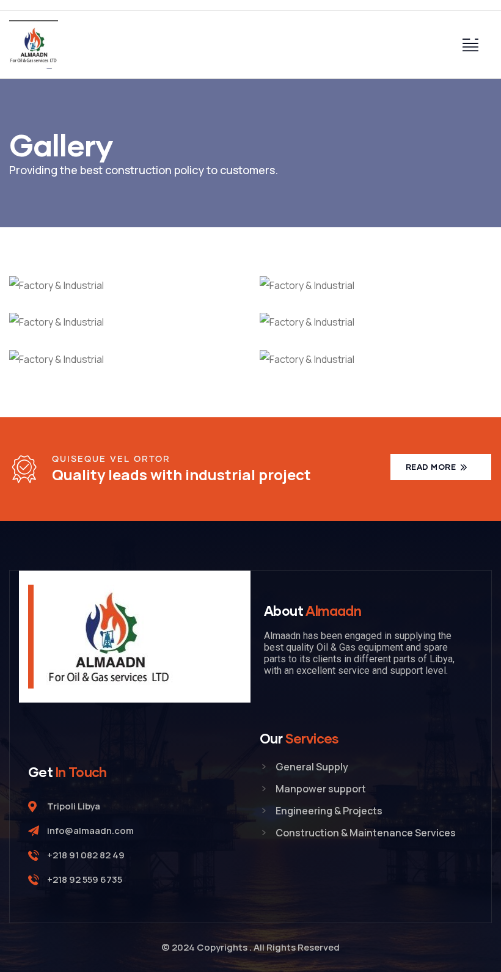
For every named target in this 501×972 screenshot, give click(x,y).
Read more (432, 467)
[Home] (33, 44)
